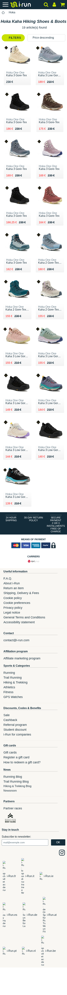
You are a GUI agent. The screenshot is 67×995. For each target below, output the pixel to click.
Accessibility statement (19, 622)
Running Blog (12, 776)
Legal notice (11, 612)
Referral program (15, 725)
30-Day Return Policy (33, 519)
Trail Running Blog (16, 781)
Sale (6, 715)
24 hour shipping (11, 519)
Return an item (13, 588)
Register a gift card (16, 757)
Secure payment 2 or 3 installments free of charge (56, 524)
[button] (46, 37)
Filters (14, 37)
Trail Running (12, 677)
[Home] (3, 12)
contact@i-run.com (16, 640)
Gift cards (10, 752)
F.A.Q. (7, 578)
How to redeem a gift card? (22, 762)
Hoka (12, 12)
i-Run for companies (17, 734)
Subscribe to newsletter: (16, 836)
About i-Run (11, 583)
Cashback (10, 720)
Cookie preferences (16, 603)
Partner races (12, 808)
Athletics (9, 687)
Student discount (14, 729)
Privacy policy (12, 607)
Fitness (8, 692)
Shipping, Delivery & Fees (21, 593)
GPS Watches (13, 697)
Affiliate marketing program (21, 658)
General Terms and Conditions (24, 617)
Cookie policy (12, 598)
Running (9, 672)
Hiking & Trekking (15, 682)
